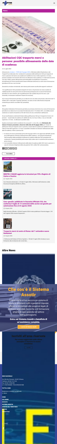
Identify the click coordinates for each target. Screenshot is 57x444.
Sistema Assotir (7, 404)
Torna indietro (9, 153)
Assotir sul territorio (10, 407)
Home (4, 397)
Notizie (4, 409)
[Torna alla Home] (7, 3)
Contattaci (6, 412)
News (5, 10)
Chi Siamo (5, 399)
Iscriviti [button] (28, 347)
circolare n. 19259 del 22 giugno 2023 (19, 72)
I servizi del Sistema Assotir (28, 327)
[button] (54, 3)
